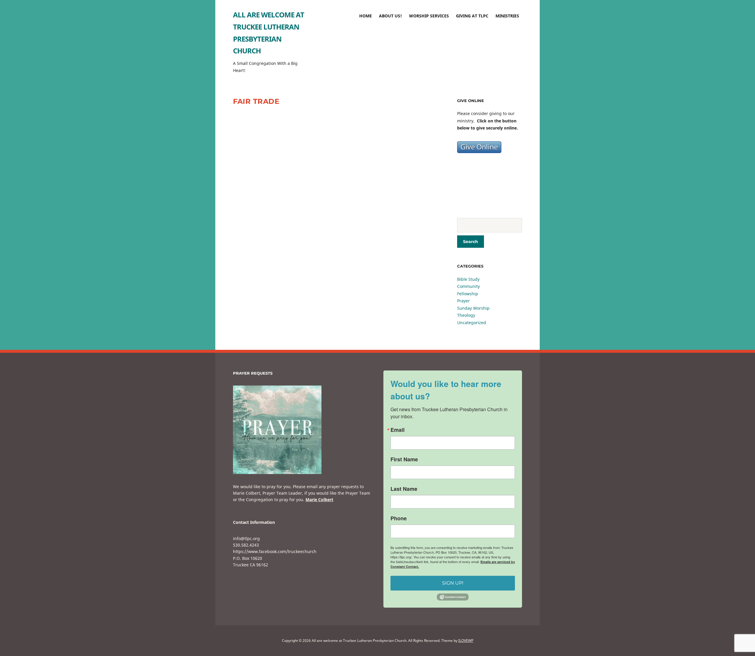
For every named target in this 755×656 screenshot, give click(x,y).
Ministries (507, 16)
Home (365, 16)
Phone (398, 518)
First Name (404, 459)
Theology (466, 315)
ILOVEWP (465, 640)
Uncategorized (471, 322)
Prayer (463, 301)
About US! (390, 16)
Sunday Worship (473, 308)
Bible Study (468, 279)
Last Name (403, 488)
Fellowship (467, 293)
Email (397, 429)
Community (468, 286)
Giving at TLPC (472, 16)
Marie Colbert (319, 499)
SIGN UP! (452, 583)
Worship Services (429, 16)
